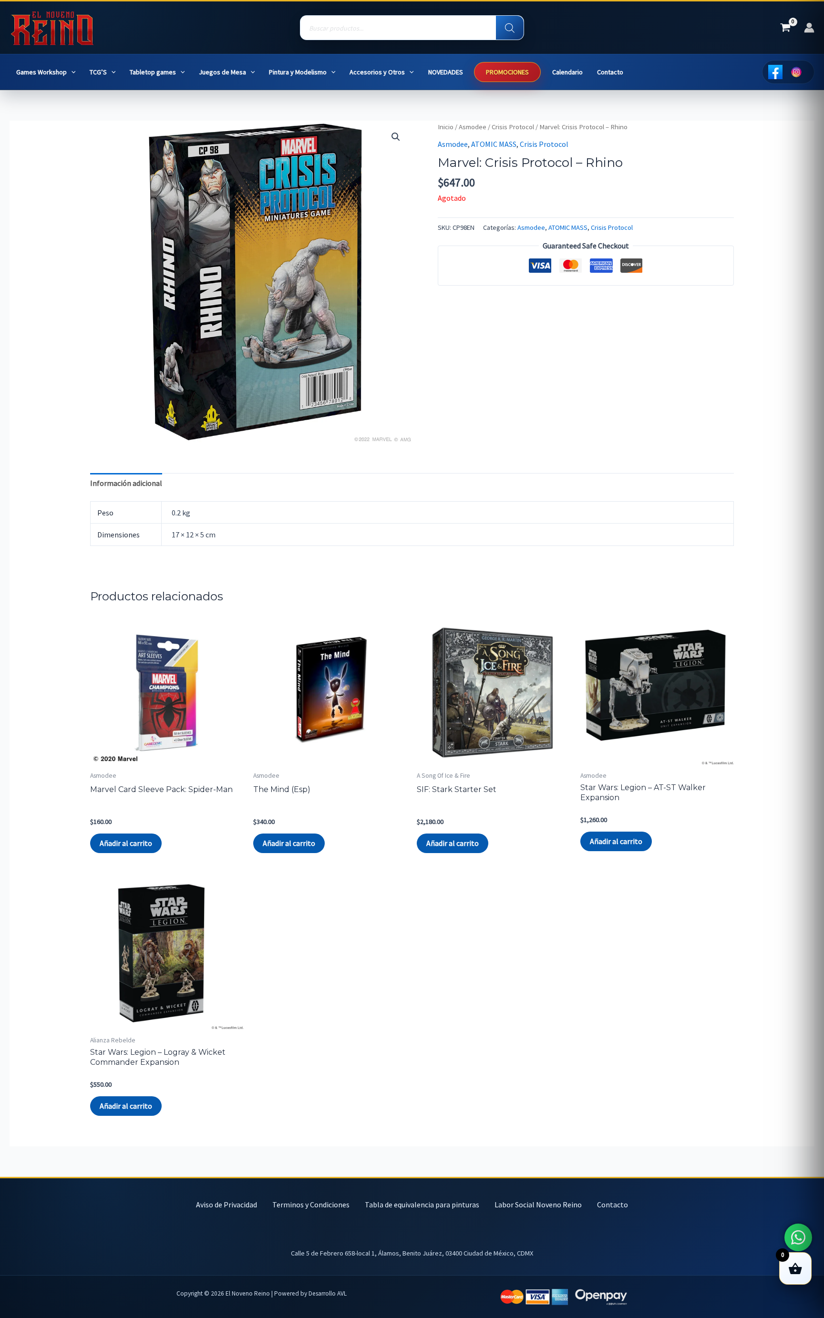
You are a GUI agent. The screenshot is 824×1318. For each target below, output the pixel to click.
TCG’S (98, 72)
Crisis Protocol (513, 127)
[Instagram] (796, 72)
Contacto (610, 72)
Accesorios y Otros (377, 72)
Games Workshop (41, 72)
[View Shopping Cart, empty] (785, 28)
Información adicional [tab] (126, 483)
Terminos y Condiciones (311, 1204)
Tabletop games (153, 72)
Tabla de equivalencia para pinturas (422, 1204)
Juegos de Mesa (222, 72)
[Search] (510, 28)
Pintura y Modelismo (298, 72)
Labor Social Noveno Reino (538, 1204)
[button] (71, 72)
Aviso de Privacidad (226, 1204)
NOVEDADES (445, 72)
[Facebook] (775, 72)
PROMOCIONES (507, 72)
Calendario (567, 72)
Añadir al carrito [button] (126, 843)
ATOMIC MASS (493, 144)
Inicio (445, 127)
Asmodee (472, 127)
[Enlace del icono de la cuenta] (809, 27)
